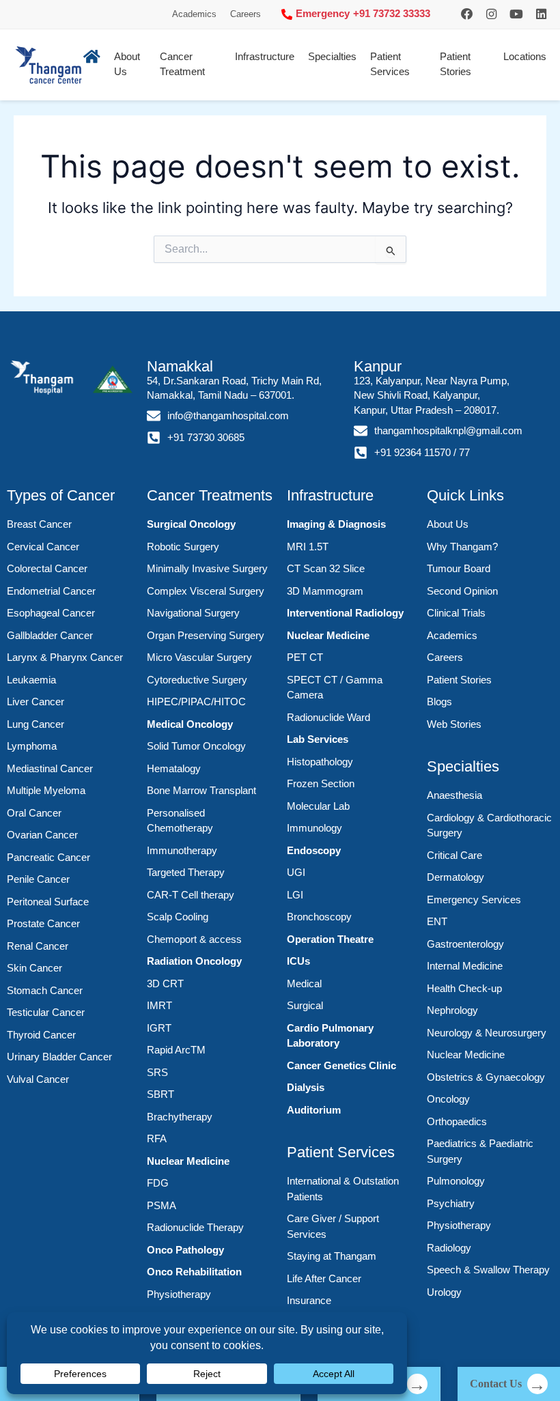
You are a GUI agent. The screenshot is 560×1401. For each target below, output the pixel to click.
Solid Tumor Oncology (196, 746)
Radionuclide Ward (328, 717)
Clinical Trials (456, 613)
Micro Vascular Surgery (199, 657)
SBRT (160, 1094)
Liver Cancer (35, 701)
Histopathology (320, 761)
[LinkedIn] (541, 14)
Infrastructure (264, 56)
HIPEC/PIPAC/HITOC (196, 701)
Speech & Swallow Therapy (488, 1269)
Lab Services (317, 739)
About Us (447, 524)
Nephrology (452, 1010)
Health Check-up (464, 988)
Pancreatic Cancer (48, 857)
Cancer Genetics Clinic (341, 1065)
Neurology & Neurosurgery (486, 1032)
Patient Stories (455, 64)
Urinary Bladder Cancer (59, 1056)
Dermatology (455, 877)
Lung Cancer (35, 724)
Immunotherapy (182, 850)
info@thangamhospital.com (228, 415)
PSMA (161, 1205)
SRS (157, 1072)
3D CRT (165, 983)
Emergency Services (474, 899)
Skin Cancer (34, 968)
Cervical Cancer (43, 546)
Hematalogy (174, 768)
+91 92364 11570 (412, 452)
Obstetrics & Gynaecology (486, 1077)
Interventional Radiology (345, 613)
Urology (444, 1292)
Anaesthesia (454, 795)
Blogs (439, 701)
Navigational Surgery (193, 613)
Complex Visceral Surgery (205, 591)
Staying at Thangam (331, 1256)
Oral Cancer (34, 813)
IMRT (159, 1005)
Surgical (305, 1005)
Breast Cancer (39, 524)
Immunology (314, 828)
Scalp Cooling (177, 916)
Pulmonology (456, 1181)
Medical (304, 983)
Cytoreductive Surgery (197, 679)
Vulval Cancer (38, 1079)
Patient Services (390, 64)
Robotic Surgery (183, 546)
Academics (194, 14)
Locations (524, 56)
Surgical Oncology (191, 524)
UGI (296, 872)
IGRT (159, 1028)
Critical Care (454, 855)
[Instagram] (467, 14)
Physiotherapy (179, 1294)
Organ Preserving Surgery (205, 635)
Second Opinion (462, 591)
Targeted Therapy (186, 872)
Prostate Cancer (43, 923)
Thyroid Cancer (41, 1035)
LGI (295, 895)
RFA (157, 1138)
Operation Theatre (330, 939)
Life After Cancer (324, 1278)
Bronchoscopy (319, 916)
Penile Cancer (38, 879)
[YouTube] (516, 14)
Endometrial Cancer (51, 591)
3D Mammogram (325, 591)
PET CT (305, 657)
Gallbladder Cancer (50, 635)
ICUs (298, 961)
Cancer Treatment (182, 64)
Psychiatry (451, 1203)
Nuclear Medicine (188, 1161)
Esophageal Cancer (51, 613)
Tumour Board (458, 568)
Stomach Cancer (45, 990)
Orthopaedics (457, 1121)
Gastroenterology (465, 944)
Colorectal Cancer (47, 568)
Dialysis (305, 1087)
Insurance (309, 1300)
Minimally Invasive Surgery (207, 568)
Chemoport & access (194, 939)
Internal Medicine (465, 966)
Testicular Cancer (46, 1012)
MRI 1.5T (307, 546)
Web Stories (454, 724)
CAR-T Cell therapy (190, 895)
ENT (437, 921)
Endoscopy (314, 850)
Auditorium (314, 1110)
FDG (158, 1183)
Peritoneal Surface (48, 901)
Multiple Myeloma (46, 790)
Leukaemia (31, 679)
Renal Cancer (37, 946)
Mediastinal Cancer (50, 768)
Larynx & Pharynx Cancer (65, 657)
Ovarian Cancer (42, 834)
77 (464, 452)
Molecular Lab (318, 806)
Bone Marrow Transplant (201, 790)
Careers (245, 14)
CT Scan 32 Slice (326, 568)
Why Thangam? (462, 546)
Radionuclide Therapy (195, 1227)
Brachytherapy (179, 1116)
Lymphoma (32, 746)
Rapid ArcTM (176, 1050)
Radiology (449, 1248)
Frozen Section (320, 783)
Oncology (448, 1099)
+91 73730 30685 (205, 437)
